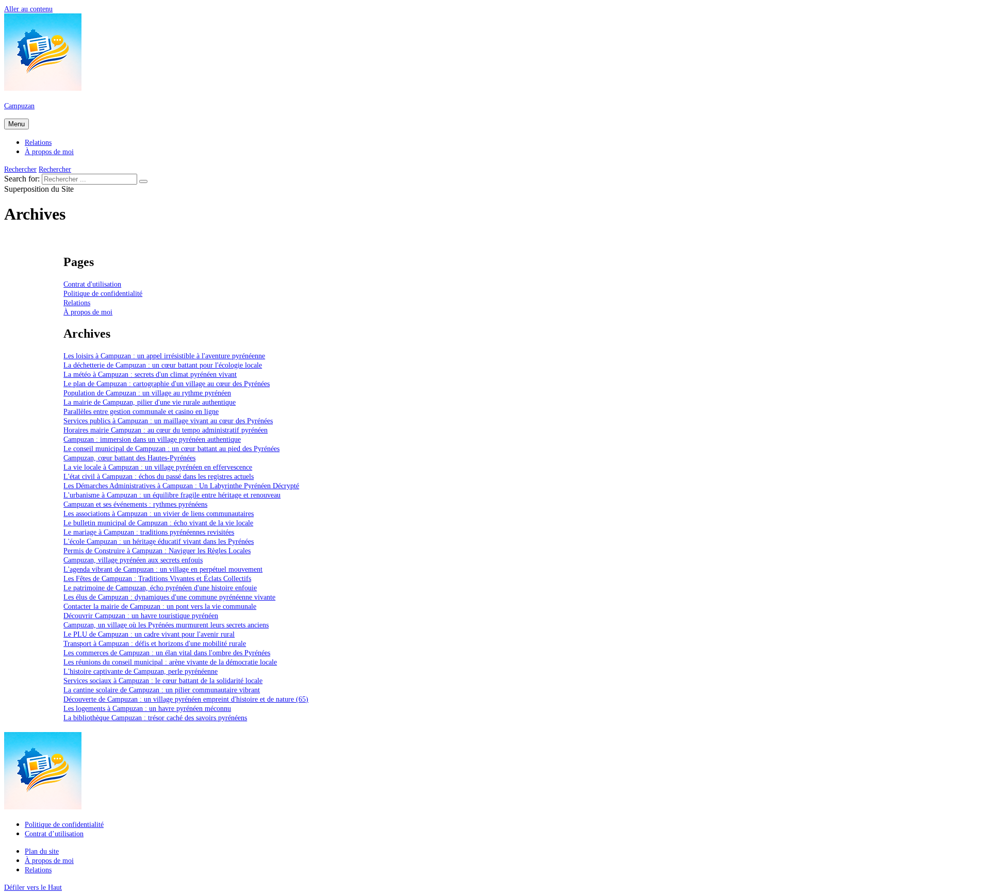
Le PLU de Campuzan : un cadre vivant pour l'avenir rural (149, 634)
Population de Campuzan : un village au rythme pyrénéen (147, 393)
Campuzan (19, 106)
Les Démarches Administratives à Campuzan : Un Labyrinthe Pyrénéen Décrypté (181, 486)
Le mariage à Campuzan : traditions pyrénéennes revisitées (148, 532)
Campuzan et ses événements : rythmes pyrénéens (135, 504)
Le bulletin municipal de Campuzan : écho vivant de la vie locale (158, 523)
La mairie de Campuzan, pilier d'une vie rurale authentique (149, 402)
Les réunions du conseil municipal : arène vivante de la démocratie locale (170, 662)
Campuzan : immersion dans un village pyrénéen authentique (152, 439)
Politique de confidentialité (102, 293)
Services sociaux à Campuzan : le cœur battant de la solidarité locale (162, 680)
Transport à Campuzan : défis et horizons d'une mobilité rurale (154, 643)
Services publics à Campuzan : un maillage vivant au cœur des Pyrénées (168, 421)
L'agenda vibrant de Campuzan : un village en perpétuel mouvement (162, 569)
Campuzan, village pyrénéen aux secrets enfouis (133, 560)
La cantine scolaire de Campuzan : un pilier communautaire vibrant (161, 690)
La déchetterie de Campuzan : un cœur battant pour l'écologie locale (162, 365)
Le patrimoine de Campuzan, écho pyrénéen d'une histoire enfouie (160, 588)
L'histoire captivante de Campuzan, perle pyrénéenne (140, 671)
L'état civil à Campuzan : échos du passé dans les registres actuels (158, 476)
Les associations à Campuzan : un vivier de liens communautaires (158, 513)
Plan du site (42, 851)
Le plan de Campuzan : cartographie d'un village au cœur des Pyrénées (166, 383)
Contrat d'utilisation (92, 284)
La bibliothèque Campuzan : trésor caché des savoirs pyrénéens (155, 718)
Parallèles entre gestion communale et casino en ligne (141, 411)
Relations (38, 142)
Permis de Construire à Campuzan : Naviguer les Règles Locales (157, 550)
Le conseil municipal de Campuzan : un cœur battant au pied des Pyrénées (171, 448)
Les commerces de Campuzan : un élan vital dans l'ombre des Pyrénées (166, 653)
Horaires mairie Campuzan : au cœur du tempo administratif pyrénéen (165, 430)
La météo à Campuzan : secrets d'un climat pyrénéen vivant (150, 374)
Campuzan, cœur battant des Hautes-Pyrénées (129, 458)
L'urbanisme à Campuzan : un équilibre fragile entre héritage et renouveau (171, 495)
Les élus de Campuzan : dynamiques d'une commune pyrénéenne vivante (169, 597)
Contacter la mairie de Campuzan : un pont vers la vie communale (159, 606)
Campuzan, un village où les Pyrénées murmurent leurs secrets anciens (166, 625)
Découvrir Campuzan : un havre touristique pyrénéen (140, 615)
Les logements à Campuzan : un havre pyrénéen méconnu (147, 708)
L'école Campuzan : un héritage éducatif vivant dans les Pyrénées (158, 541)
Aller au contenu (28, 9)
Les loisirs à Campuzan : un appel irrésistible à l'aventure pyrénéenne (164, 356)
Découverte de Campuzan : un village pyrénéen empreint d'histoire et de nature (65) (185, 699)
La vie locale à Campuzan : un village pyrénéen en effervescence (157, 467)
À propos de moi (49, 151)
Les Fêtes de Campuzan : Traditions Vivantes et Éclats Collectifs (157, 578)
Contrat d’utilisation (54, 833)
